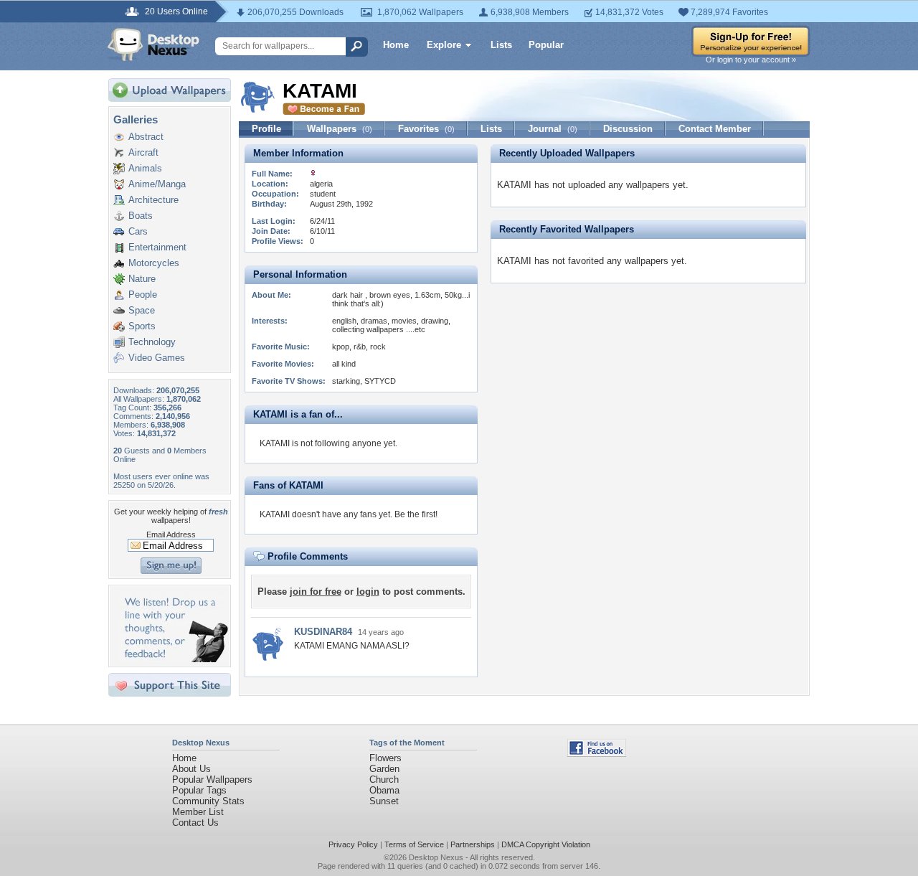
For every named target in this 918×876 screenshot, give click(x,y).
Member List (198, 811)
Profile (266, 128)
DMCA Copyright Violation (545, 844)
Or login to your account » (751, 59)
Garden (384, 768)
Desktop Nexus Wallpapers (153, 44)
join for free (315, 591)
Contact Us (195, 822)
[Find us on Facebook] (596, 753)
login (367, 591)
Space (141, 310)
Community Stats (208, 801)
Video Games (156, 357)
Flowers (385, 758)
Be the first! (415, 514)
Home (396, 44)
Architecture (153, 199)
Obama (384, 790)
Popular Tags (199, 790)
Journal (552, 128)
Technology (152, 341)
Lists (501, 44)
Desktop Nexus (436, 857)
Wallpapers (339, 128)
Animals (145, 168)
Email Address (171, 534)
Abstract (146, 136)
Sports (142, 326)
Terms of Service (414, 844)
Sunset (384, 801)
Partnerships (472, 844)
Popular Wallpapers (212, 779)
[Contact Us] (174, 659)
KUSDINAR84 (323, 631)
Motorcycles (153, 263)
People (142, 294)
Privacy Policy (353, 844)
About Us (191, 768)
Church (384, 779)
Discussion (628, 128)
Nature (142, 278)
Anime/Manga (157, 184)
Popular (546, 44)
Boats (140, 215)
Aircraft (143, 152)
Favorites (426, 128)
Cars (138, 231)
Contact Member (714, 128)
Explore (444, 44)
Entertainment (157, 247)
